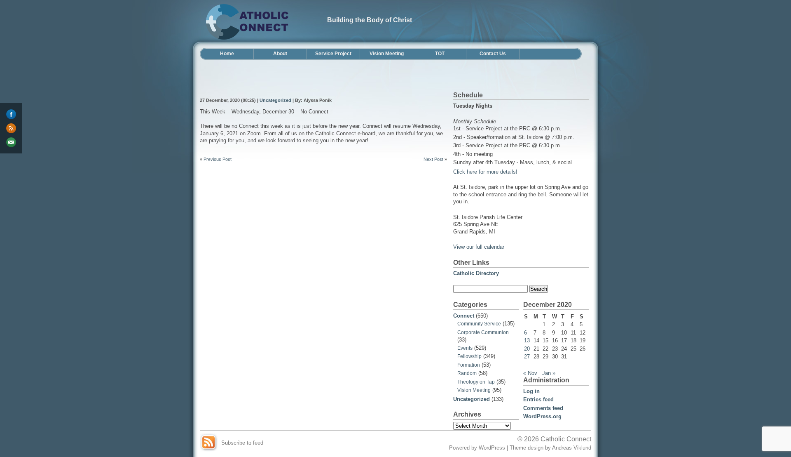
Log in (531, 391)
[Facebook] (11, 114)
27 (527, 356)
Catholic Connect (566, 439)
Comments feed (543, 408)
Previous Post (218, 159)
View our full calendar (478, 247)
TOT (440, 54)
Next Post (433, 159)
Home (227, 54)
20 (527, 349)
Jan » (548, 373)
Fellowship (469, 356)
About (280, 54)
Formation (468, 365)
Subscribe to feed (242, 443)
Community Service (479, 324)
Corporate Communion (483, 332)
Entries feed (538, 399)
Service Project (333, 54)
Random (467, 373)
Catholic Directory (476, 273)
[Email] (11, 142)
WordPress (492, 448)
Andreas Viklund (571, 448)
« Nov (530, 373)
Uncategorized (275, 100)
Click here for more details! (485, 172)
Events (465, 348)
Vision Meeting (387, 54)
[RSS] (11, 128)
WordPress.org (542, 416)
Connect (463, 316)
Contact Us (493, 54)
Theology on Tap (476, 382)
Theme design (526, 448)
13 (527, 340)
